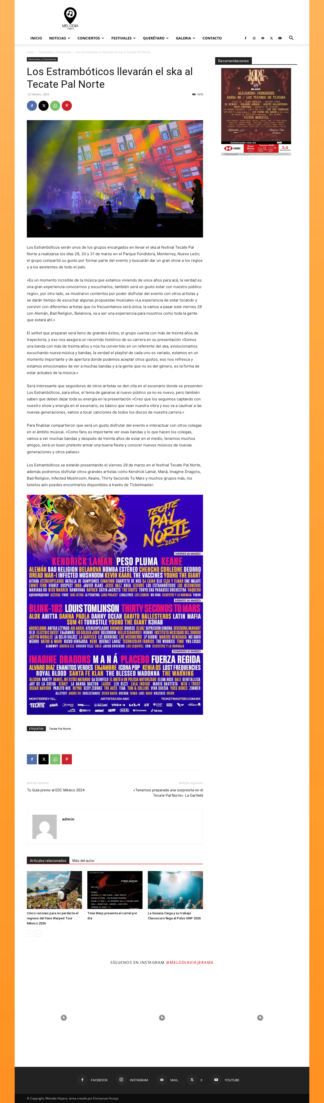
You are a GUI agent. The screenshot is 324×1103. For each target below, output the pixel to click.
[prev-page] (30, 933)
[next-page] (38, 933)
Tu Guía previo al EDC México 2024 (55, 790)
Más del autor (83, 861)
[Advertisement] (205, 18)
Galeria (183, 38)
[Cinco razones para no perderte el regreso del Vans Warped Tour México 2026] (54, 890)
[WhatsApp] (55, 106)
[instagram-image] (64, 1018)
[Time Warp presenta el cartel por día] (115, 890)
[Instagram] (254, 38)
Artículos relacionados (48, 861)
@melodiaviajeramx (190, 962)
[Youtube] (280, 38)
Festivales (121, 38)
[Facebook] (245, 38)
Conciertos (88, 38)
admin (68, 818)
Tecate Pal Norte (60, 728)
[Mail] (263, 38)
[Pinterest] (67, 106)
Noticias (57, 38)
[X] (271, 38)
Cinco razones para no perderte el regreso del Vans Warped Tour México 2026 (52, 918)
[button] (291, 38)
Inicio (36, 38)
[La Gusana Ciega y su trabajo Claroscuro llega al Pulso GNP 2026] (175, 890)
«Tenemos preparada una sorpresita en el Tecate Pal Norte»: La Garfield (168, 793)
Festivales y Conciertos (55, 52)
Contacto (212, 38)
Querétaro (154, 38)
